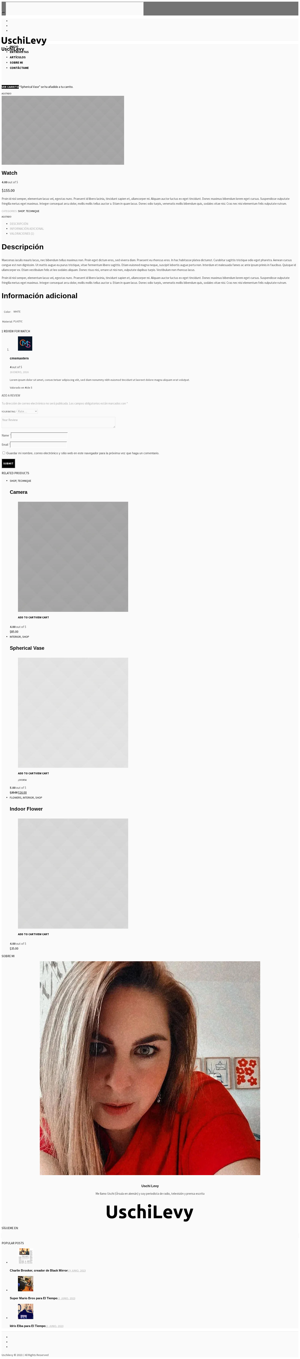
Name (6, 435)
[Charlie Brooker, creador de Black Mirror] (25, 1262)
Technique (32, 211)
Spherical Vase (27, 648)
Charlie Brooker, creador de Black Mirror (39, 1270)
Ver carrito (10, 87)
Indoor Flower (26, 809)
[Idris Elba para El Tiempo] (25, 1318)
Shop (21, 211)
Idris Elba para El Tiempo (28, 1326)
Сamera (18, 492)
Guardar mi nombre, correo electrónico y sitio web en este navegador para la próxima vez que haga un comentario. (82, 453)
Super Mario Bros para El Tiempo (33, 1298)
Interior (15, 637)
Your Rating (9, 411)
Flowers (15, 797)
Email (6, 444)
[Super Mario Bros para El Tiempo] (25, 1290)
